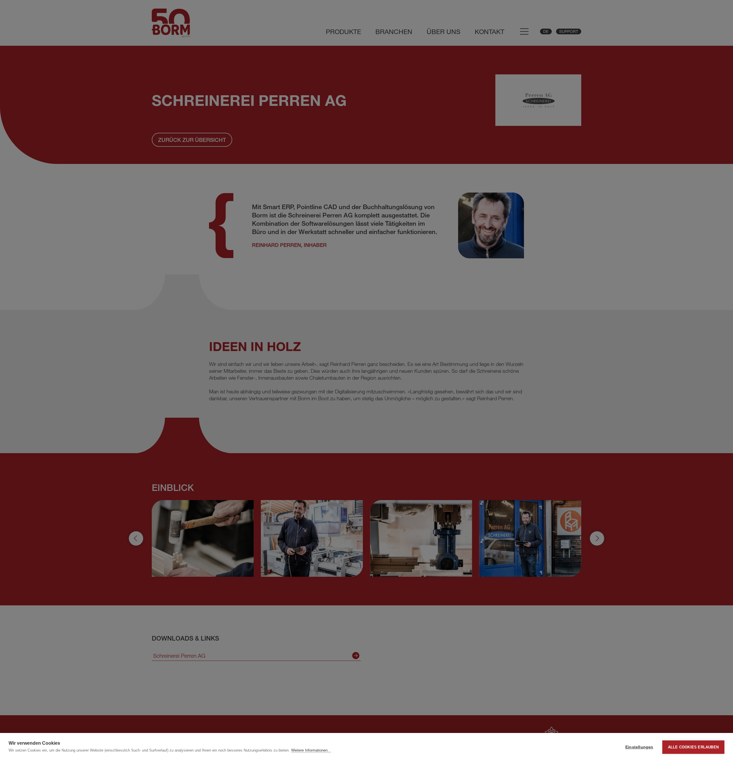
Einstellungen (639, 747)
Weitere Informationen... (311, 750)
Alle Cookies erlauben (693, 747)
